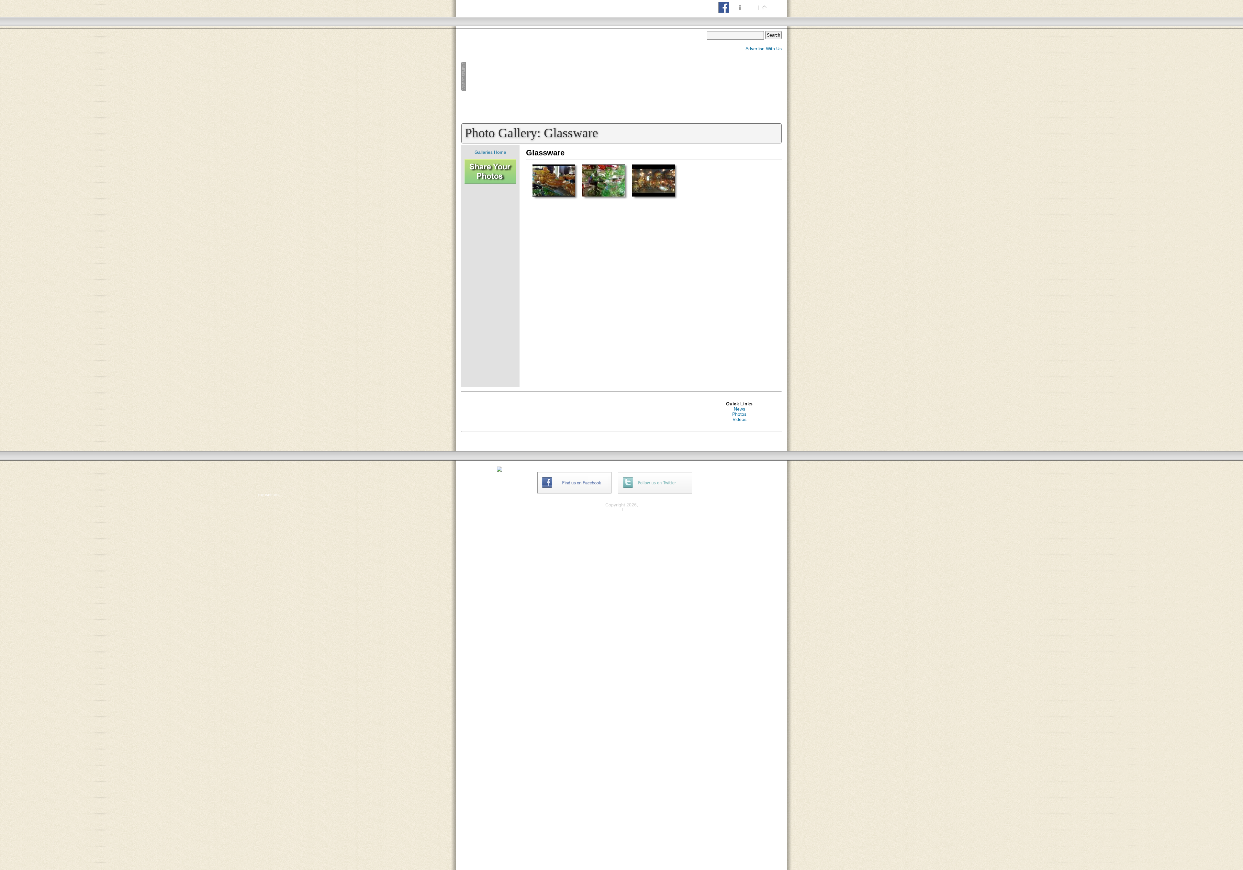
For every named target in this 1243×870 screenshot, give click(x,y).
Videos (739, 419)
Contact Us (752, 479)
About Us (750, 474)
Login (750, 7)
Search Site (752, 490)
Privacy (613, 509)
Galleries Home (490, 152)
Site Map (750, 485)
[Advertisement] (584, 76)
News (739, 409)
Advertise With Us (763, 48)
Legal (631, 509)
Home (774, 7)
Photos (739, 414)
